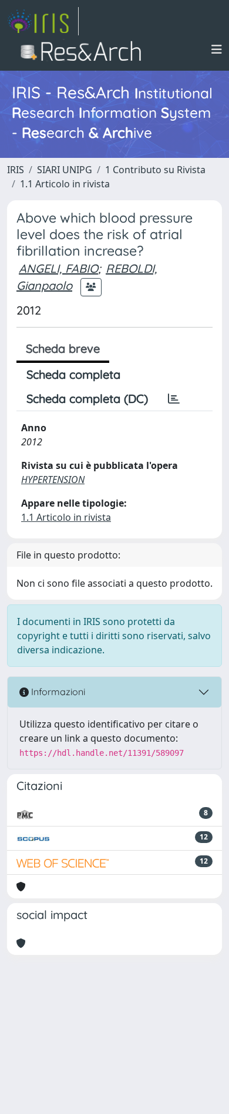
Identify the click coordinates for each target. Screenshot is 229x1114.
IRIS (15, 169)
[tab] (174, 398)
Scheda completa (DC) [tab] (87, 398)
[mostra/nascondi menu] (216, 49)
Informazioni (57, 692)
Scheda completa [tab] (73, 374)
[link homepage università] (84, 49)
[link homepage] (43, 21)
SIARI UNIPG (64, 169)
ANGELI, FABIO (58, 268)
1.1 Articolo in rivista (65, 183)
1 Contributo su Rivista (155, 169)
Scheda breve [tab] (63, 348)
